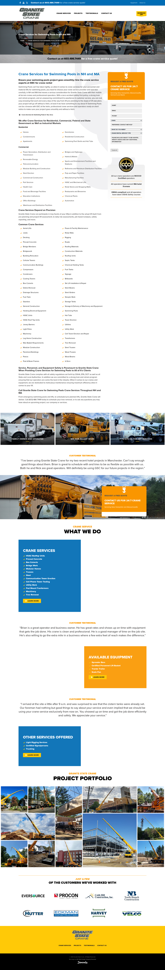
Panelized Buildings (30, 352)
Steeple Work (70, 297)
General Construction (31, 306)
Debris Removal (29, 288)
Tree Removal (70, 343)
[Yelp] (27, 2)
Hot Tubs (68, 315)
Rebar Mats (69, 233)
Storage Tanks (70, 302)
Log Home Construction (32, 338)
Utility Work (69, 329)
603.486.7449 (52, 3)
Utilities (68, 324)
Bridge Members (29, 247)
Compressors (28, 269)
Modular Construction (31, 347)
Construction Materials (73, 251)
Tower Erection (71, 320)
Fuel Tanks (69, 269)
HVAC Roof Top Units (31, 320)
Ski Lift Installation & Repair (75, 283)
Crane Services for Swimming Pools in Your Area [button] (37, 115)
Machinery (27, 334)
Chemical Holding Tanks (74, 265)
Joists (25, 233)
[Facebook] (20, 2)
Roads (67, 242)
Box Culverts (28, 283)
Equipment (134, 3)
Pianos (25, 357)
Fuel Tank (27, 297)
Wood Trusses (70, 352)
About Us (142, 3)
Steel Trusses (70, 347)
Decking (26, 237)
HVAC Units (27, 315)
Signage (68, 274)
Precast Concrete (29, 242)
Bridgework (27, 251)
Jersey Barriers (29, 324)
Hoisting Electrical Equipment (34, 311)
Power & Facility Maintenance (76, 228)
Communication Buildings (33, 265)
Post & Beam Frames (31, 361)
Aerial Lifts (27, 228)
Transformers (70, 338)
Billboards (69, 279)
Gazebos (26, 302)
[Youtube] (23, 2)
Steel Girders (70, 292)
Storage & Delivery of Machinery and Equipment (83, 306)
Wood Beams (70, 357)
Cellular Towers (29, 260)
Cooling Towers (29, 279)
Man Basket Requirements (33, 343)
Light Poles (27, 329)
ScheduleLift (141, 14)
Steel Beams (70, 288)
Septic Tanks (70, 260)
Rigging (68, 237)
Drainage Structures (30, 292)
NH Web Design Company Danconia (86, 959)
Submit (114, 150)
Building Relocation (30, 256)
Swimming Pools (71, 311)
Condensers (27, 274)
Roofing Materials (71, 247)
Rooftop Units (70, 256)
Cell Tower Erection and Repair (77, 334)
